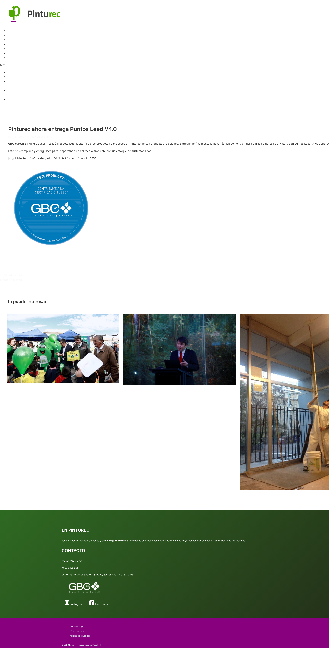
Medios (11, 48)
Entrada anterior (12, 275)
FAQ (9, 44)
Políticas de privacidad (80, 636)
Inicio (10, 30)
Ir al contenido (9, 2)
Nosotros (13, 57)
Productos (13, 35)
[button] (164, 65)
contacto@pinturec (72, 561)
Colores (12, 39)
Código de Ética (77, 631)
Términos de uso (76, 627)
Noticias (12, 53)
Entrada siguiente (13, 279)
